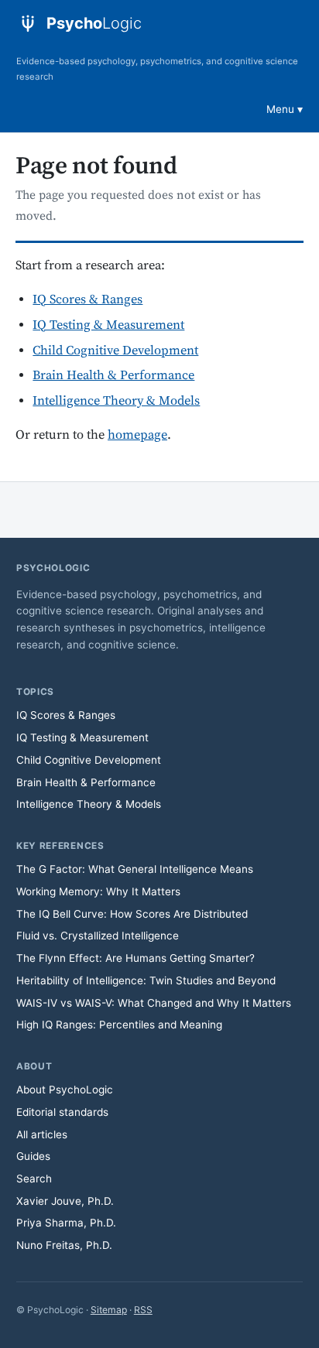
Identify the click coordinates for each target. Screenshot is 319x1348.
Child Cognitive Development (115, 351)
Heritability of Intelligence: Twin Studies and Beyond (146, 980)
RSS (143, 1309)
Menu (280, 109)
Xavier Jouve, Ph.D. (65, 1201)
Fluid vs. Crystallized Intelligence (97, 935)
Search (34, 1178)
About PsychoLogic (64, 1089)
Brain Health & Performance (113, 376)
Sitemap (109, 1309)
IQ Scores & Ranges (87, 300)
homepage (137, 435)
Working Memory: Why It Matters (98, 891)
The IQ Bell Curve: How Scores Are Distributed (132, 914)
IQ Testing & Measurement (108, 325)
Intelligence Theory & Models (116, 401)
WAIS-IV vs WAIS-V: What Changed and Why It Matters (153, 1003)
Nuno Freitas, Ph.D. (64, 1245)
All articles (41, 1134)
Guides (33, 1156)
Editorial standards (62, 1112)
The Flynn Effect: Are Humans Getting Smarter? (135, 958)
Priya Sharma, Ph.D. (66, 1222)
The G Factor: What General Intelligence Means (134, 869)
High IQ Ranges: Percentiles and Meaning (119, 1024)
